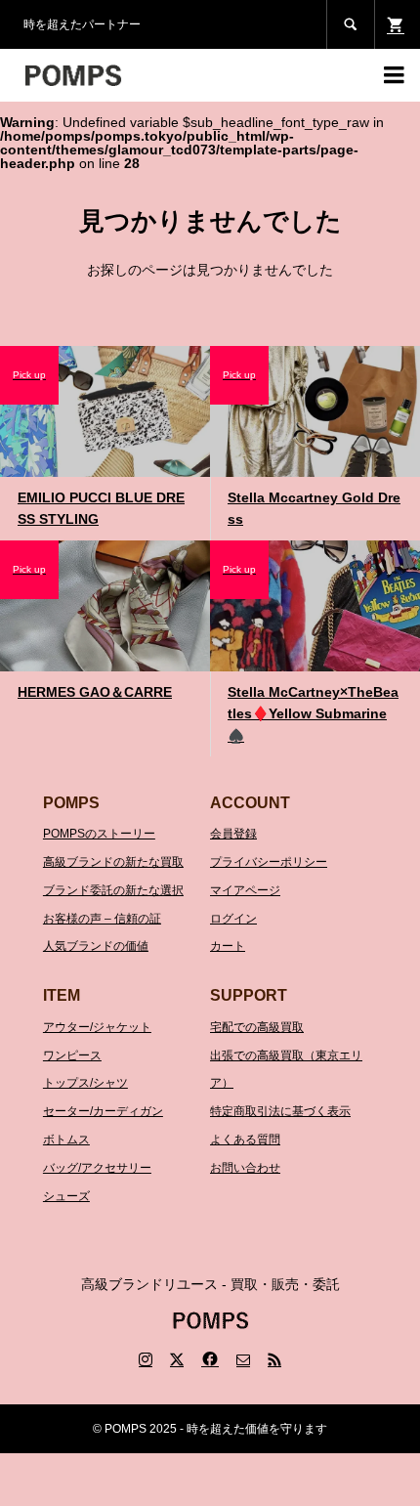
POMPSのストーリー (99, 833)
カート (227, 946)
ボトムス (66, 1139)
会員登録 (233, 833)
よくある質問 (245, 1139)
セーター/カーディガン (103, 1111)
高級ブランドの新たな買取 (113, 862)
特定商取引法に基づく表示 (280, 1111)
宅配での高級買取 (257, 1027)
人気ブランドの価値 (95, 946)
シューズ (66, 1196)
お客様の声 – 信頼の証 (102, 918)
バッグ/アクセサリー (97, 1168)
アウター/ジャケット (97, 1027)
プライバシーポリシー (268, 862)
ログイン (233, 918)
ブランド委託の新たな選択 (113, 890)
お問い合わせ (245, 1168)
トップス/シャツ (85, 1083)
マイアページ (245, 890)
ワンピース (72, 1055)
